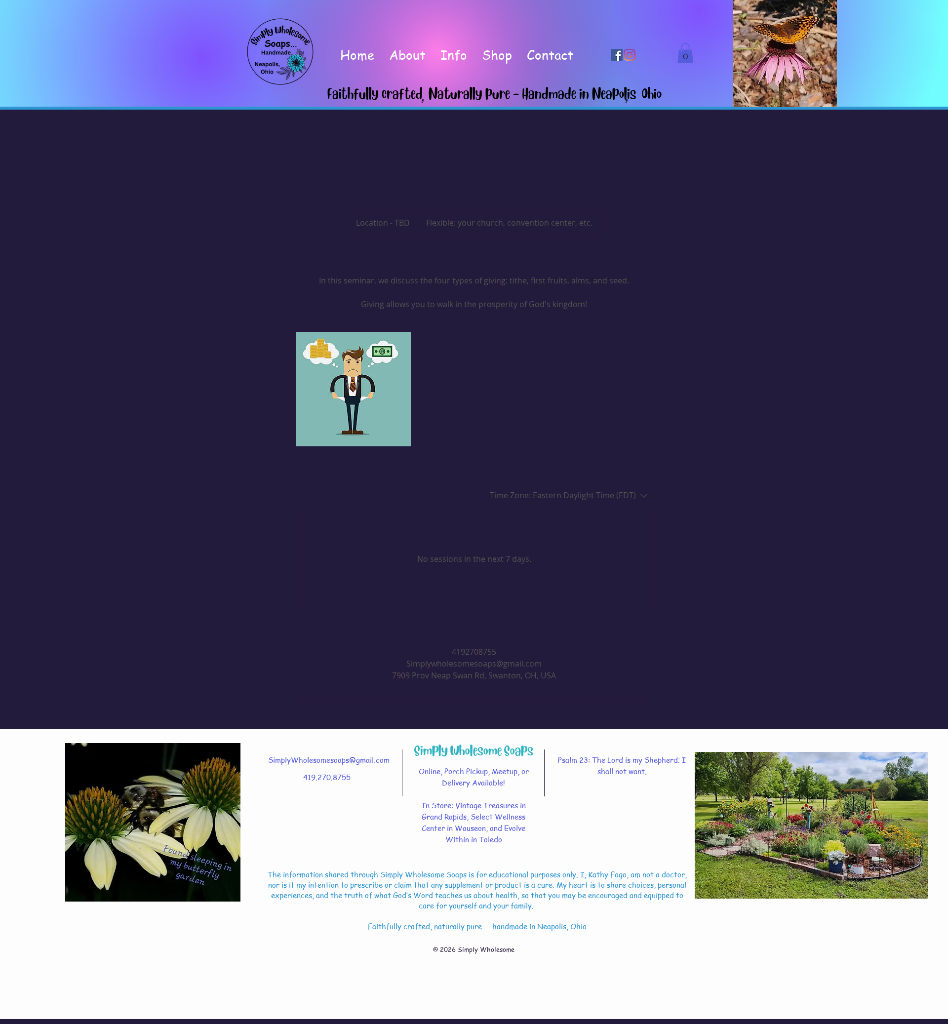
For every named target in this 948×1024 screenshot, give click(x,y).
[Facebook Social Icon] (617, 55)
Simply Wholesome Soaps (473, 750)
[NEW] (281, 51)
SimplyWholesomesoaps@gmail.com (329, 760)
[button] (685, 53)
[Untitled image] (353, 389)
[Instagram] (629, 55)
